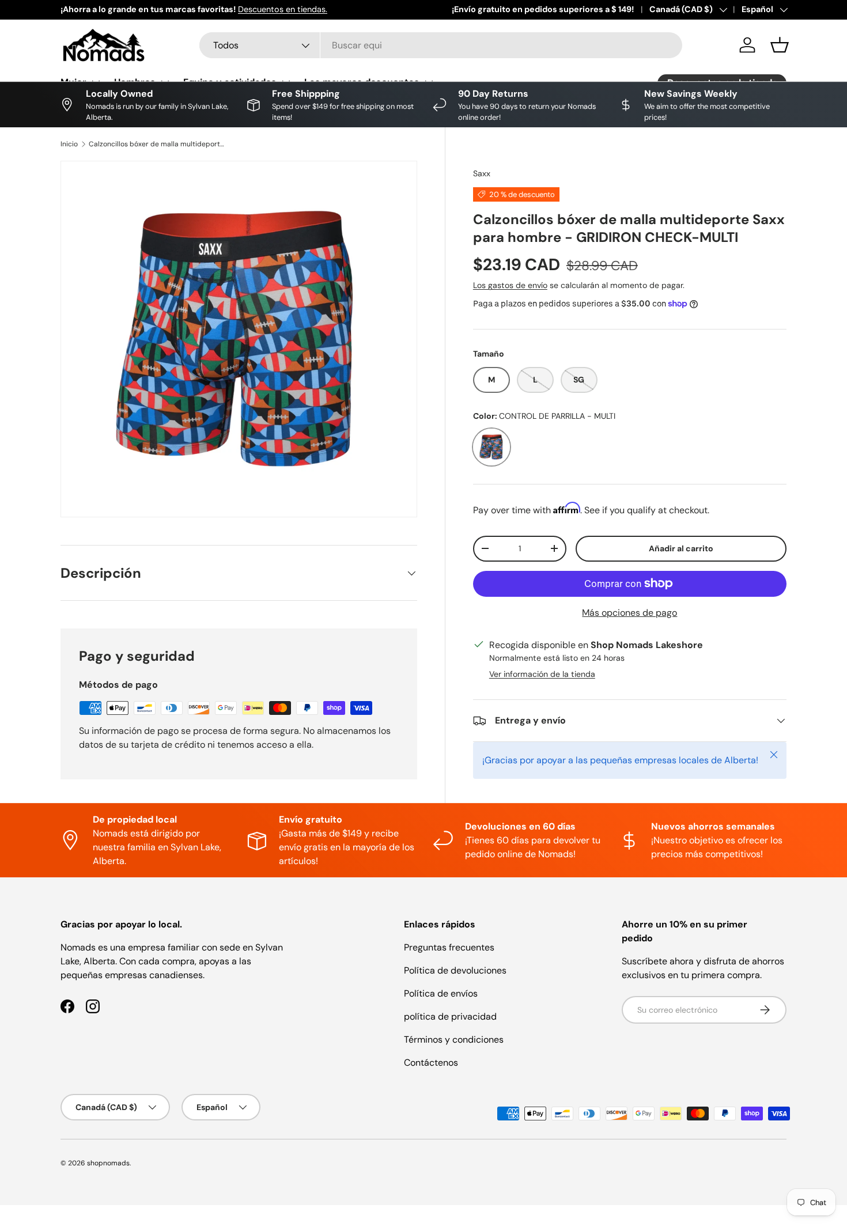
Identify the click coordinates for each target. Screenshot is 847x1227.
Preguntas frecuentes (449, 947)
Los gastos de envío (510, 285)
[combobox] (440, 45)
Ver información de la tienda (542, 674)
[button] (779, 45)
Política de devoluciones (455, 970)
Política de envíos (441, 993)
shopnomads (108, 1163)
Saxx (481, 173)
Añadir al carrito (681, 548)
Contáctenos (431, 1062)
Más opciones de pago (629, 613)
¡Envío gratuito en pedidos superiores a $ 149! (543, 9)
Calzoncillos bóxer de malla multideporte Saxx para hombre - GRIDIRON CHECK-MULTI (158, 144)
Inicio (69, 144)
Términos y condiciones (454, 1039)
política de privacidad (450, 1016)
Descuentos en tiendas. (282, 9)
